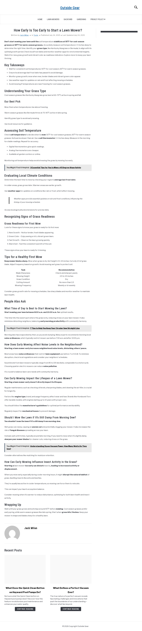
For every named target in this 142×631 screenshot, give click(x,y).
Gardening (81, 19)
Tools (36, 35)
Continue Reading (25, 609)
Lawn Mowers (53, 19)
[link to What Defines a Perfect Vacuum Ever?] (70, 569)
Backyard (68, 19)
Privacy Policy (97, 19)
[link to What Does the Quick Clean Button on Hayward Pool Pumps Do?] (25, 569)
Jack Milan (24, 35)
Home (40, 19)
